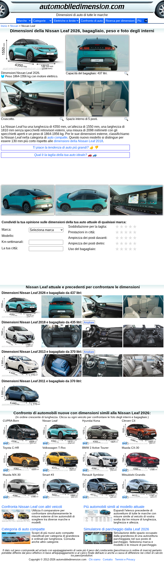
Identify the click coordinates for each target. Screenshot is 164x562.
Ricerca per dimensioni (120, 20)
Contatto (108, 559)
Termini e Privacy (125, 559)
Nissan (14, 25)
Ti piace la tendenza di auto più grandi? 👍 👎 (65, 147)
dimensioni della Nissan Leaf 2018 (78, 141)
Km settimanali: (12, 241)
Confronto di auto (92, 20)
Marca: (6, 229)
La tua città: (10, 248)
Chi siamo (94, 559)
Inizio (4, 25)
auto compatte (57, 137)
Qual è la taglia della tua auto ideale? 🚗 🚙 (65, 155)
